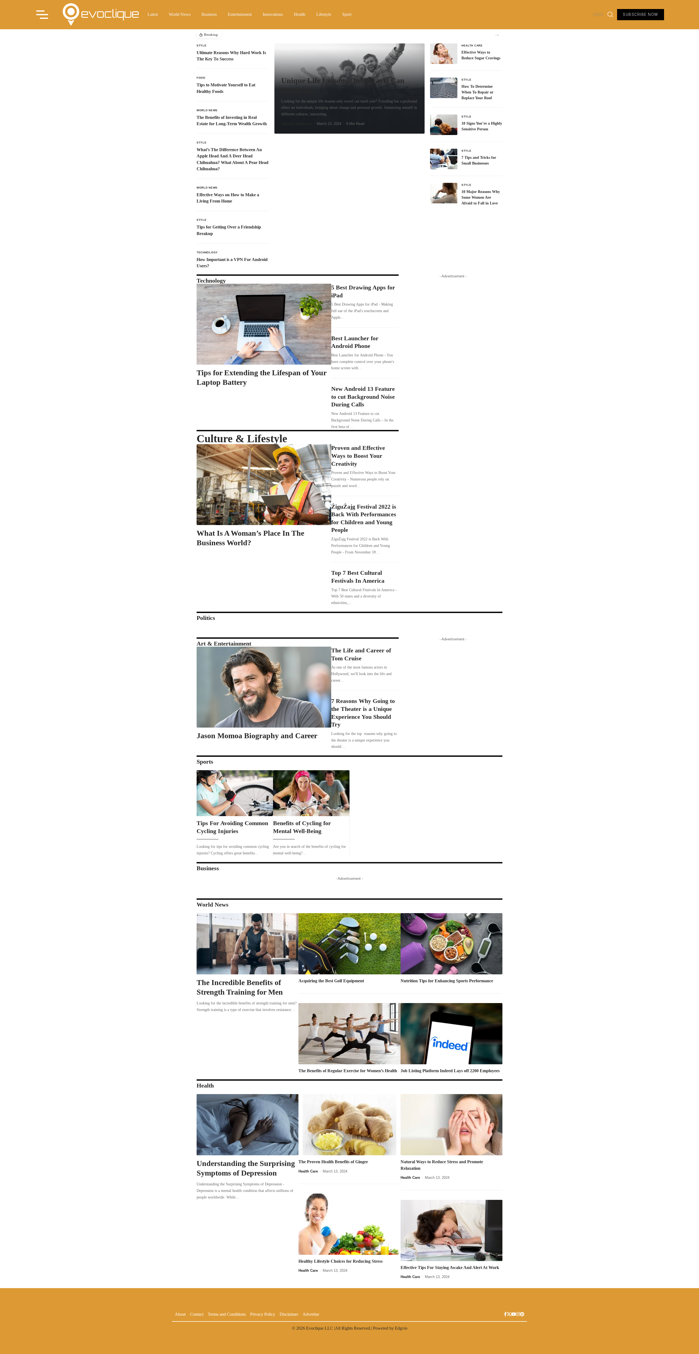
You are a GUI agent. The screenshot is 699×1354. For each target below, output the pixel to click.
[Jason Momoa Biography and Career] (264, 687)
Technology (207, 252)
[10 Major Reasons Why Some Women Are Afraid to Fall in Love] (443, 193)
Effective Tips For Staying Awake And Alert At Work (450, 1267)
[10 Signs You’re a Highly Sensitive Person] (443, 125)
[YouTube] (513, 1314)
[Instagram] (518, 1314)
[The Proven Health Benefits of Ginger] (349, 1124)
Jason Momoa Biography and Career (257, 735)
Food (201, 77)
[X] (509, 1314)
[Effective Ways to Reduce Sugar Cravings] (443, 53)
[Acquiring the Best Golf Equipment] (349, 943)
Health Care (472, 45)
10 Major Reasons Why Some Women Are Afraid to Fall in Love (480, 197)
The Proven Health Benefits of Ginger (333, 1161)
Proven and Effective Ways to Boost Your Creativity (358, 455)
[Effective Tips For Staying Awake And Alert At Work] (451, 1230)
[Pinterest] (522, 1314)
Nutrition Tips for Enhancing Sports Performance (447, 980)
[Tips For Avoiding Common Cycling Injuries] (235, 793)
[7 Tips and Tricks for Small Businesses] (443, 159)
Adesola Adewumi (296, 124)
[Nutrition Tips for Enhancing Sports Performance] (451, 943)
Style (202, 45)
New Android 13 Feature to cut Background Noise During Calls (363, 396)
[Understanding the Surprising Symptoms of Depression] (247, 1124)
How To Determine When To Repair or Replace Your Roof (477, 92)
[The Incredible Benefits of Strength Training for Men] (247, 943)
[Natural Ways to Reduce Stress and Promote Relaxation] (451, 1124)
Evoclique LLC (319, 1328)
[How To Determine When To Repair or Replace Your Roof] (443, 88)
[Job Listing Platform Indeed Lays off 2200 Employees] (451, 1033)
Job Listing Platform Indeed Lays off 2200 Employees (450, 1070)
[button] (497, 35)
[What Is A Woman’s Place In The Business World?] (264, 484)
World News (207, 110)
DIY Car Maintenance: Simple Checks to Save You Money (268, 35)
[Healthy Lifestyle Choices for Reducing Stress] (349, 1224)
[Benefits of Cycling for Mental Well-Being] (311, 793)
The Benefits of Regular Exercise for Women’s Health (347, 1070)
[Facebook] (505, 1314)
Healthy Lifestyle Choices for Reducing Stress (340, 1261)
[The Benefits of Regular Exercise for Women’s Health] (349, 1033)
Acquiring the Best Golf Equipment (331, 980)
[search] (610, 14)
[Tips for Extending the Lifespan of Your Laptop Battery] (264, 324)
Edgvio (401, 1328)
